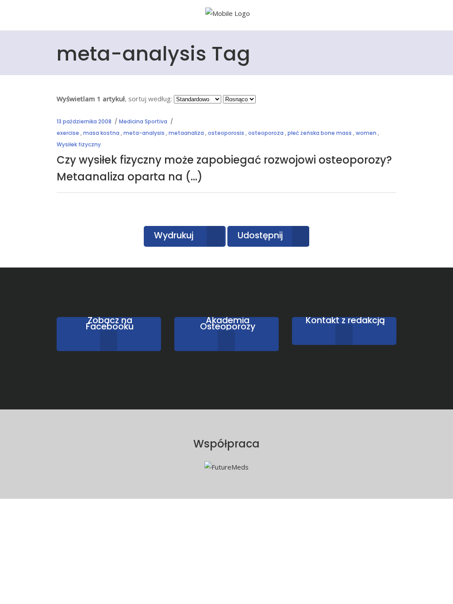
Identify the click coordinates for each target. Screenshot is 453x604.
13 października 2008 (84, 121)
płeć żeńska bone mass (320, 133)
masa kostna (101, 133)
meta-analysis (144, 133)
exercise (68, 133)
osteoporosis (226, 133)
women (366, 133)
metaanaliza (186, 133)
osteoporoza (266, 133)
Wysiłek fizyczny (79, 144)
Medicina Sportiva (143, 121)
